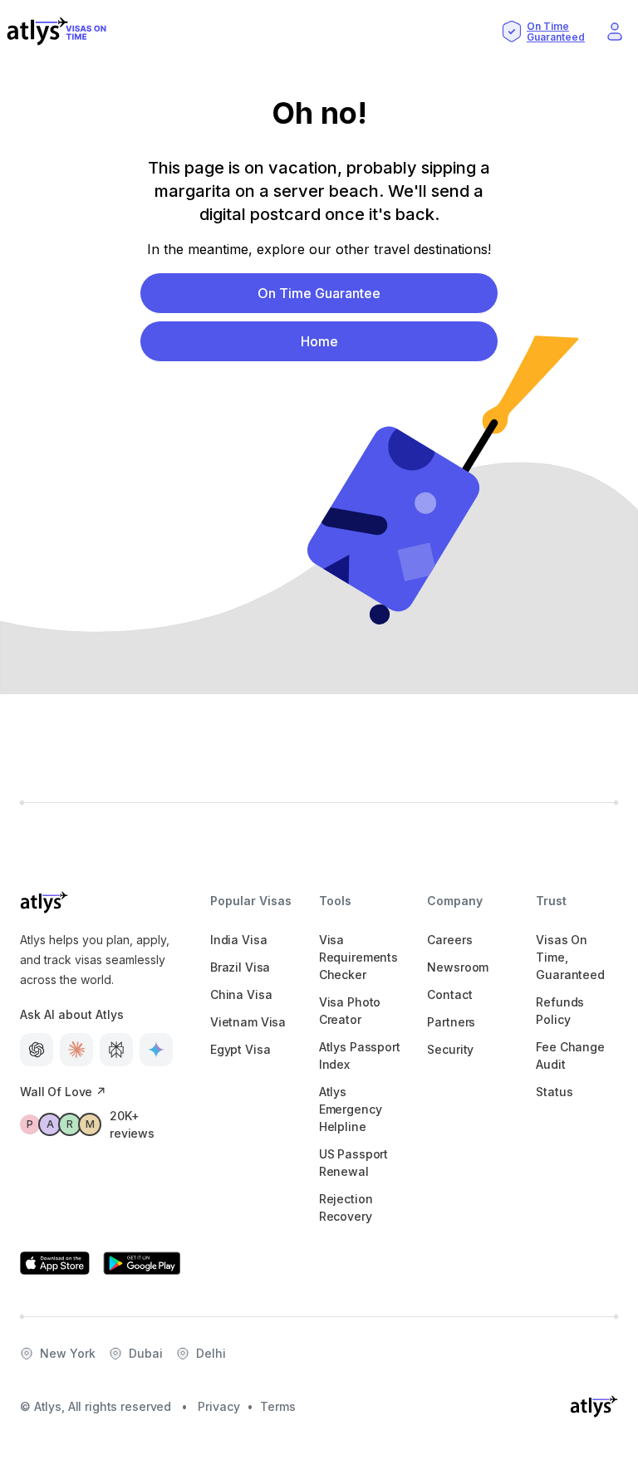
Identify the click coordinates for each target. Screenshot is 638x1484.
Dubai (146, 1353)
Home (319, 341)
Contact (449, 994)
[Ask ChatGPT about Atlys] (36, 1049)
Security (450, 1049)
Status (554, 1092)
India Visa (238, 940)
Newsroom (457, 967)
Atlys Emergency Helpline (350, 1109)
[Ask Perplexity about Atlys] (116, 1049)
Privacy (219, 1406)
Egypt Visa (240, 1049)
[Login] (614, 31)
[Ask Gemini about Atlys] (156, 1049)
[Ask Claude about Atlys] (76, 1049)
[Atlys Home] (56, 31)
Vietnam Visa (248, 1022)
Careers (449, 940)
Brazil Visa (240, 967)
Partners (451, 1022)
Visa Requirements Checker (358, 957)
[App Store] (55, 1263)
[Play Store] (142, 1263)
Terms (278, 1406)
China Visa (241, 994)
